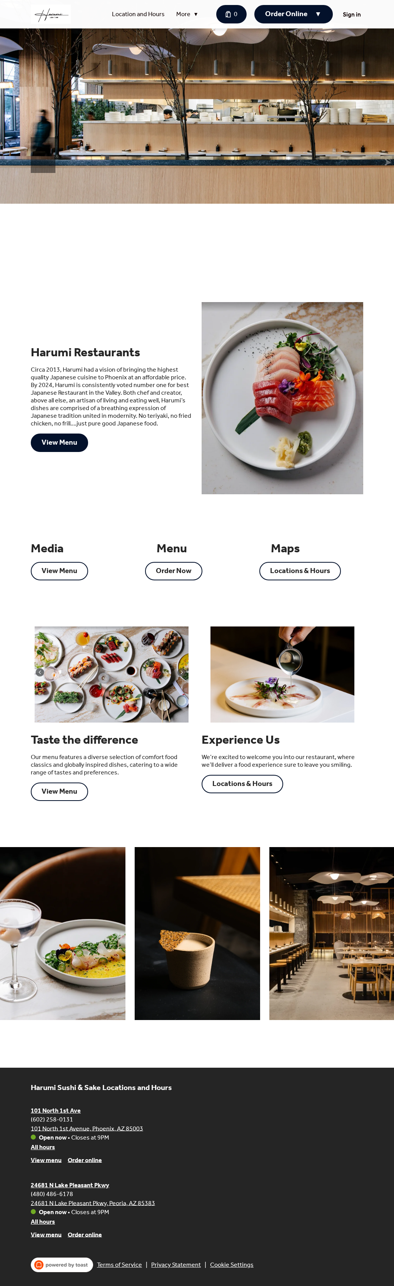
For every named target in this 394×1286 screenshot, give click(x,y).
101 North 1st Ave (56, 1110)
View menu (46, 1159)
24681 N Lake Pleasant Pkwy (70, 1185)
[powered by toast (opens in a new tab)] (62, 1264)
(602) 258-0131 (52, 1119)
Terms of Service (119, 1264)
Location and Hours (138, 14)
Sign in (352, 14)
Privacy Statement (176, 1264)
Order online (85, 1159)
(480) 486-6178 (52, 1193)
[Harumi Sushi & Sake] (51, 14)
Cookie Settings (232, 1264)
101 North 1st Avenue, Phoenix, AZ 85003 (87, 1128)
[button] (188, 14)
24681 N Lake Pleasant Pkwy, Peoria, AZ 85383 (93, 1202)
